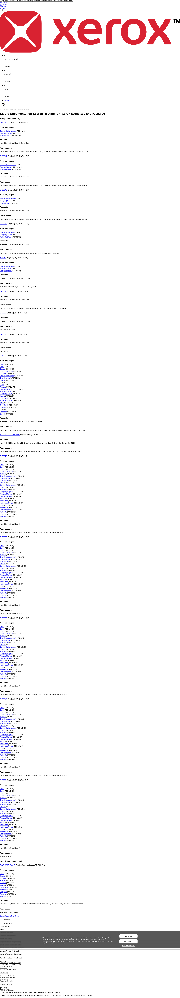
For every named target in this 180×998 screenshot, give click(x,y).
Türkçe (2, 896)
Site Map (49, 992)
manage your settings (57, 941)
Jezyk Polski (4, 405)
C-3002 (3, 291)
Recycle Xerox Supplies (8, 969)
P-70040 (3, 699)
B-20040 (3, 122)
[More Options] (90, 10)
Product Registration (7, 991)
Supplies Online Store (7, 977)
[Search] (90, 104)
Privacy (21, 992)
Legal (25, 992)
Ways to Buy (4, 973)
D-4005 (3, 356)
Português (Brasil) (6, 135)
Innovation (3, 961)
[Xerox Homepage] (90, 52)
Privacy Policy (69, 939)
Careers (10, 992)
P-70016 (3, 456)
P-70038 (3, 537)
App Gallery (4, 979)
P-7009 (3, 780)
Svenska (3, 414)
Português (3, 407)
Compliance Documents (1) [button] (11, 861)
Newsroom (3, 968)
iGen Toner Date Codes (10, 435)
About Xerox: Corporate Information (11, 958)
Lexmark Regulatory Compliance (11, 954)
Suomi (2, 385)
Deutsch (3, 369)
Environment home (6, 923)
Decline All (128, 941)
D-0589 (3, 313)
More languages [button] (7, 127)
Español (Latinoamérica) (8, 131)
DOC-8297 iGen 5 (7, 865)
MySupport (3, 987)
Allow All (128, 936)
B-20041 (3, 156)
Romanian (3, 412)
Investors (16, 992)
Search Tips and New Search (10, 916)
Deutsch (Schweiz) (6, 371)
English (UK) (4, 480)
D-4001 (3, 334)
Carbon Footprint (5, 926)
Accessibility (56, 992)
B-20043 (3, 224)
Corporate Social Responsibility (10, 964)
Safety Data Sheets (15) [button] (10, 119)
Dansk (2, 367)
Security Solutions (6, 966)
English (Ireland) (5, 378)
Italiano (2, 396)
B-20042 (3, 190)
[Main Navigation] (90, 106)
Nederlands (4, 398)
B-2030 (3, 258)
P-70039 (3, 618)
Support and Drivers (6, 984)
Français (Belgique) (6, 389)
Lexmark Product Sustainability (10, 951)
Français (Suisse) (6, 394)
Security (43, 992)
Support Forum (5, 989)
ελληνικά (3, 373)
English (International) (7, 376)
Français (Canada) (6, 133)
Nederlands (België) (6, 400)
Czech (2, 364)
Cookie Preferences (34, 992)
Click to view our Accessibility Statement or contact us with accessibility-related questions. (43, 1)
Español (3, 380)
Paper (2, 929)
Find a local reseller (6, 981)
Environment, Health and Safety (10, 963)
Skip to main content (7, 1)
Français (3, 387)
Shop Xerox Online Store (8, 976)
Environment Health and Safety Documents (14, 109)
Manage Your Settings (128, 945)
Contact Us (3, 992)
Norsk (2, 403)
